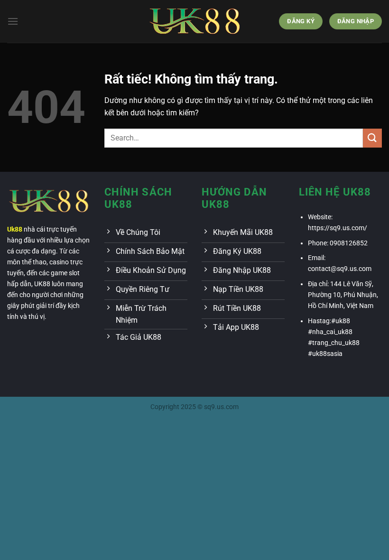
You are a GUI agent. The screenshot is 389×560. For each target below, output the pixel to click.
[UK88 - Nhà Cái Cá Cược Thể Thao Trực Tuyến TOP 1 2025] (194, 21)
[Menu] (13, 21)
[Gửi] (372, 138)
